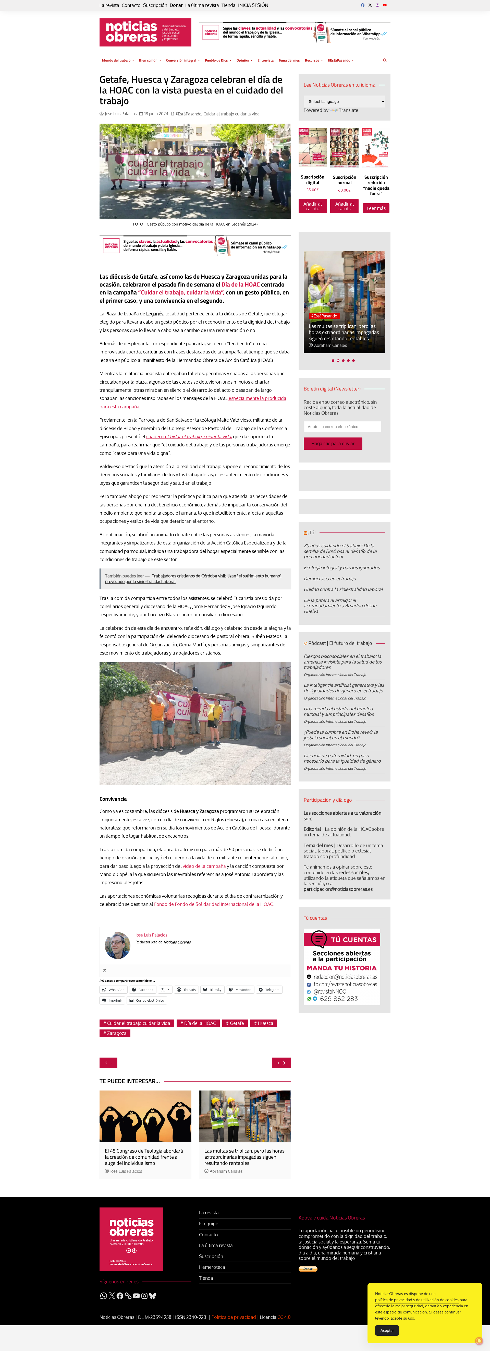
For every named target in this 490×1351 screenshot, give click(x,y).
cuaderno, (189, 436)
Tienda (229, 5)
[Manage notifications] (479, 1341)
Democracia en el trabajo (330, 578)
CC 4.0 (284, 1317)
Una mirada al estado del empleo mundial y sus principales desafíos (339, 711)
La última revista (202, 5)
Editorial (312, 829)
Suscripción (155, 5)
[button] (333, 360)
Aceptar (387, 1330)
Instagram (377, 5)
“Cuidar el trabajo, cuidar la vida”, (181, 292)
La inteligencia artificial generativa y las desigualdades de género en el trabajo (344, 687)
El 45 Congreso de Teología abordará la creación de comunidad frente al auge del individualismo (144, 1157)
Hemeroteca (212, 1267)
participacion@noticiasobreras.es (338, 889)
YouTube (385, 5)
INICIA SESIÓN (253, 5)
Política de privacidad (234, 1317)
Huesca (265, 1023)
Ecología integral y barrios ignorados (341, 567)
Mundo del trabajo (116, 60)
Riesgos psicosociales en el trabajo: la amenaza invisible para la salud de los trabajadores (343, 661)
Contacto (131, 5)
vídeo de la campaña (204, 866)
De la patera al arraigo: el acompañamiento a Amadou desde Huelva (340, 605)
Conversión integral (181, 60)
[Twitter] (104, 970)
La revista (109, 5)
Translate (348, 110)
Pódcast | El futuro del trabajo (340, 643)
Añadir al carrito (312, 206)
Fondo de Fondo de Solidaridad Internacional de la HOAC (213, 904)
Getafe (237, 1023)
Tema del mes (289, 60)
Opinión (243, 60)
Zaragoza (117, 1033)
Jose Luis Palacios (121, 113)
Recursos (312, 60)
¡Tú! (312, 532)
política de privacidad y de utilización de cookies (417, 1299)
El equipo (208, 1223)
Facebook (362, 5)
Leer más (376, 208)
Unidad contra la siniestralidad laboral (343, 589)
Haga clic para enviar (333, 443)
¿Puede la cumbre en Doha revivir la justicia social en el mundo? (341, 734)
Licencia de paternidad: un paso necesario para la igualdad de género (342, 758)
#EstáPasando (339, 60)
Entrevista (266, 60)
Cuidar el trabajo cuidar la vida (231, 114)
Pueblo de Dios (216, 60)
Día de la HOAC (241, 284)
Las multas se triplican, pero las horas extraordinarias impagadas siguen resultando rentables (244, 1157)
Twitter (370, 5)
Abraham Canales (226, 1171)
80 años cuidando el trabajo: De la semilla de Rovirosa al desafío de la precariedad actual (340, 551)
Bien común (148, 60)
